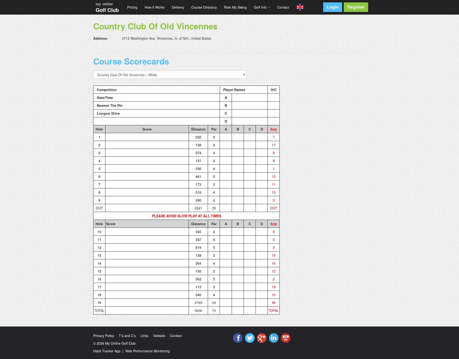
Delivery (178, 7)
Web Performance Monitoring (147, 350)
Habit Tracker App (106, 350)
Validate (159, 335)
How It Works (155, 7)
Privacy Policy (103, 335)
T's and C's (127, 335)
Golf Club (107, 10)
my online (104, 3)
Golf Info (261, 7)
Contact (283, 7)
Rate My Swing (235, 7)
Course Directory (204, 7)
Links (144, 335)
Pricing (132, 7)
